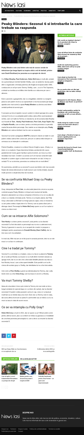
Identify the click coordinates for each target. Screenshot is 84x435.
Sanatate (52, 10)
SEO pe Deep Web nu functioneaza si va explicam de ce (14, 350)
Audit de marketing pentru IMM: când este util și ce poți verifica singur (69, 66)
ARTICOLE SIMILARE (10, 359)
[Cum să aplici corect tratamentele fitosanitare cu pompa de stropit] (10, 368)
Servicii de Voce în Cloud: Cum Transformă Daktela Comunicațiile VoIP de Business (70, 149)
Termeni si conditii (54, 429)
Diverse (9, 16)
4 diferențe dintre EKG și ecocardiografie (45, 350)
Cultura (19, 10)
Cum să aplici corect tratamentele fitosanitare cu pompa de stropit (10, 379)
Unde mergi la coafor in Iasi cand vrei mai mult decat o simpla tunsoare (68, 124)
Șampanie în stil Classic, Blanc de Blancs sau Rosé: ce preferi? (70, 101)
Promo (60, 153)
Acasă (3, 16)
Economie (27, 10)
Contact (20, 431)
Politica (44, 10)
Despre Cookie (23, 429)
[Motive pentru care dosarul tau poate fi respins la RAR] (28, 368)
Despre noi (5, 429)
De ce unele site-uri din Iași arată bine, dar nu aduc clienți (69, 90)
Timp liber (61, 10)
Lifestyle (36, 10)
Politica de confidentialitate (38, 429)
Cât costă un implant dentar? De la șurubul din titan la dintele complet (69, 42)
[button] (79, 11)
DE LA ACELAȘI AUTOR (28, 359)
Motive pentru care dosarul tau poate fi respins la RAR (26, 379)
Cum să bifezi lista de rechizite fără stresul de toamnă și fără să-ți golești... (70, 54)
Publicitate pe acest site (9, 431)
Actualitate (9, 10)
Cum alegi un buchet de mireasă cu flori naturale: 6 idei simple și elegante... (70, 79)
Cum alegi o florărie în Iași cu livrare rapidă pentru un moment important (69, 137)
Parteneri (13, 429)
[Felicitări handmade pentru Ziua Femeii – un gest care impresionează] (46, 368)
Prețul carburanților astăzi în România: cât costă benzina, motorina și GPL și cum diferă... (70, 112)
